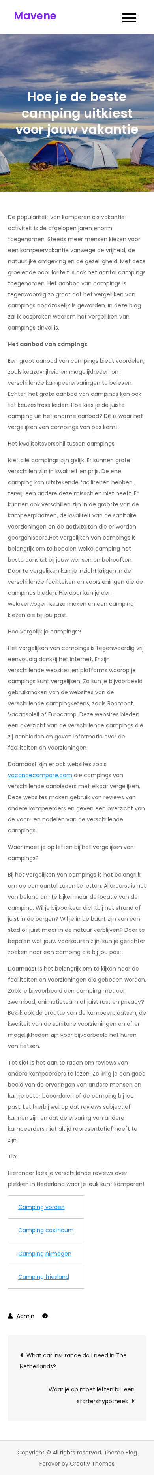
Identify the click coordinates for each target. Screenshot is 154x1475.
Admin (25, 1316)
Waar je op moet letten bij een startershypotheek (92, 1395)
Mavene (35, 16)
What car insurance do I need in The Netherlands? (73, 1360)
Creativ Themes (92, 1464)
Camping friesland (43, 1277)
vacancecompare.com (40, 775)
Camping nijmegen (44, 1254)
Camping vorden (41, 1207)
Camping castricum (46, 1230)
